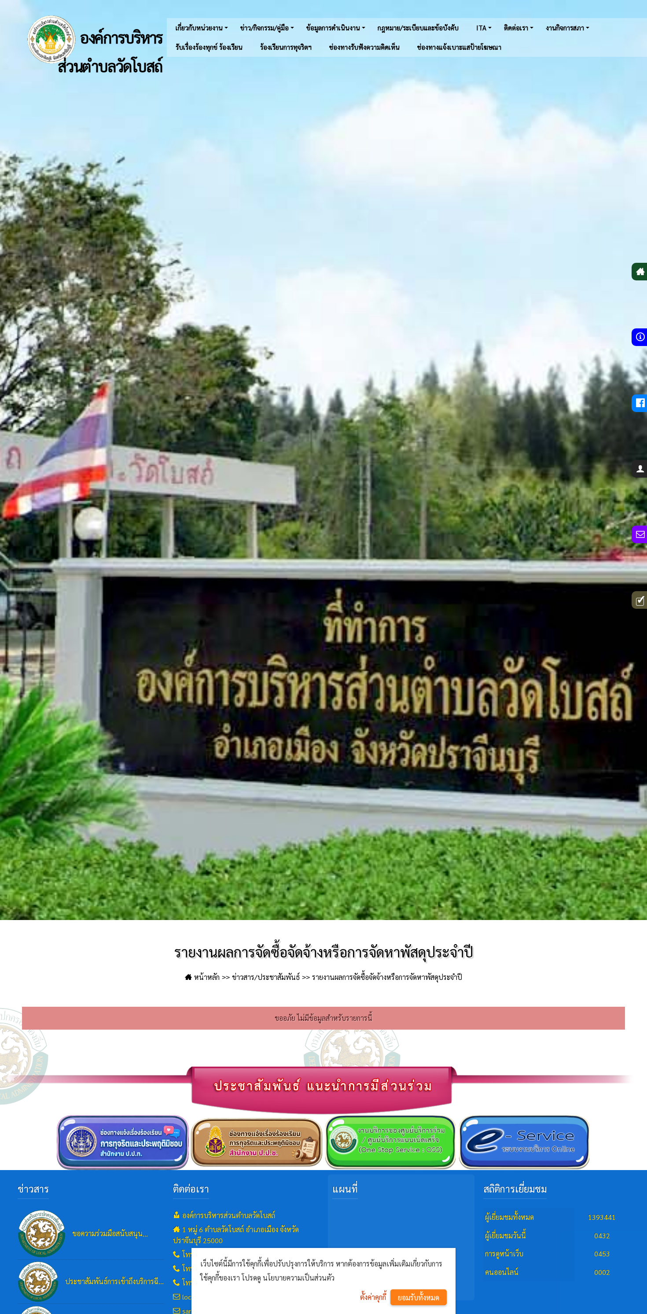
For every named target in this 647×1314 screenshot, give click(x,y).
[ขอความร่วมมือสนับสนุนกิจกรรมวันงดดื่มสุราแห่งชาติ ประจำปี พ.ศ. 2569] (42, 1233)
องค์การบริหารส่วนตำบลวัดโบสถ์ (110, 46)
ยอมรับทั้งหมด (418, 1297)
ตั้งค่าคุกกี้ (373, 1297)
